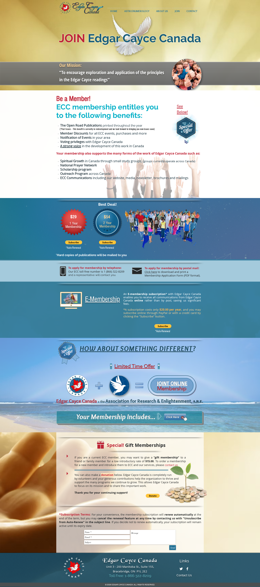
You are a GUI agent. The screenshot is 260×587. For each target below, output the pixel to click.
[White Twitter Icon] (181, 569)
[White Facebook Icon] (187, 569)
